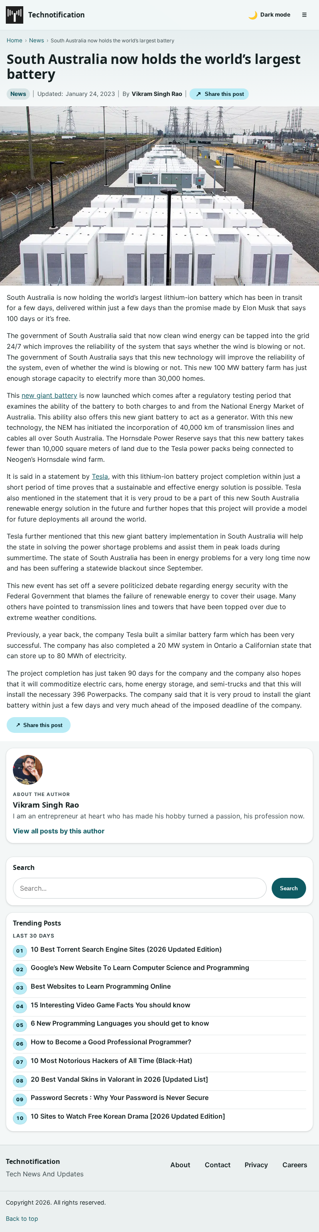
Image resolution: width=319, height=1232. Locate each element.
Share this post (219, 94)
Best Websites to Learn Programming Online (101, 986)
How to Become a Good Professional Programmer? (111, 1042)
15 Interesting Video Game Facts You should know (110, 1004)
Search (289, 888)
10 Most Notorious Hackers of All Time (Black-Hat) (111, 1060)
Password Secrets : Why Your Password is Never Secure (120, 1097)
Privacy (256, 1165)
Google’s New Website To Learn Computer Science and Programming (140, 967)
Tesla (100, 476)
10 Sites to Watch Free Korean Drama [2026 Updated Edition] (128, 1116)
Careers (294, 1165)
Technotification (56, 15)
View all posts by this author (59, 831)
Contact (218, 1165)
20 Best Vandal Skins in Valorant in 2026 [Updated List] (119, 1079)
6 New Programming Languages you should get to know (120, 1023)
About (180, 1165)
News (18, 93)
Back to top (22, 1218)
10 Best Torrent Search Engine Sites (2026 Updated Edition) (126, 949)
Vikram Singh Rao (157, 93)
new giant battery (49, 395)
